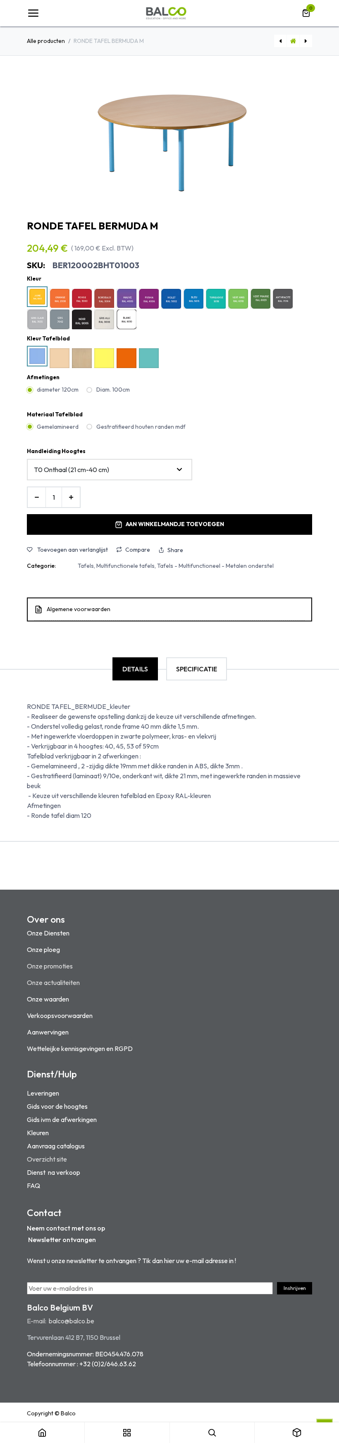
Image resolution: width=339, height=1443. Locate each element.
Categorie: (41, 565)
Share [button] (175, 550)
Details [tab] (135, 669)
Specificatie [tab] (196, 669)
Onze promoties (50, 966)
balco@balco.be (71, 1321)
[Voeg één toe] (71, 497)
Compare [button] (137, 549)
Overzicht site (47, 1159)
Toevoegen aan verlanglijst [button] (72, 549)
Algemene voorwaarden (78, 609)
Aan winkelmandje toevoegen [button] (175, 524)
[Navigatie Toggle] (33, 13)
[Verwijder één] (36, 497)
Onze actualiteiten (53, 982)
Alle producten (46, 41)
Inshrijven (295, 1288)
